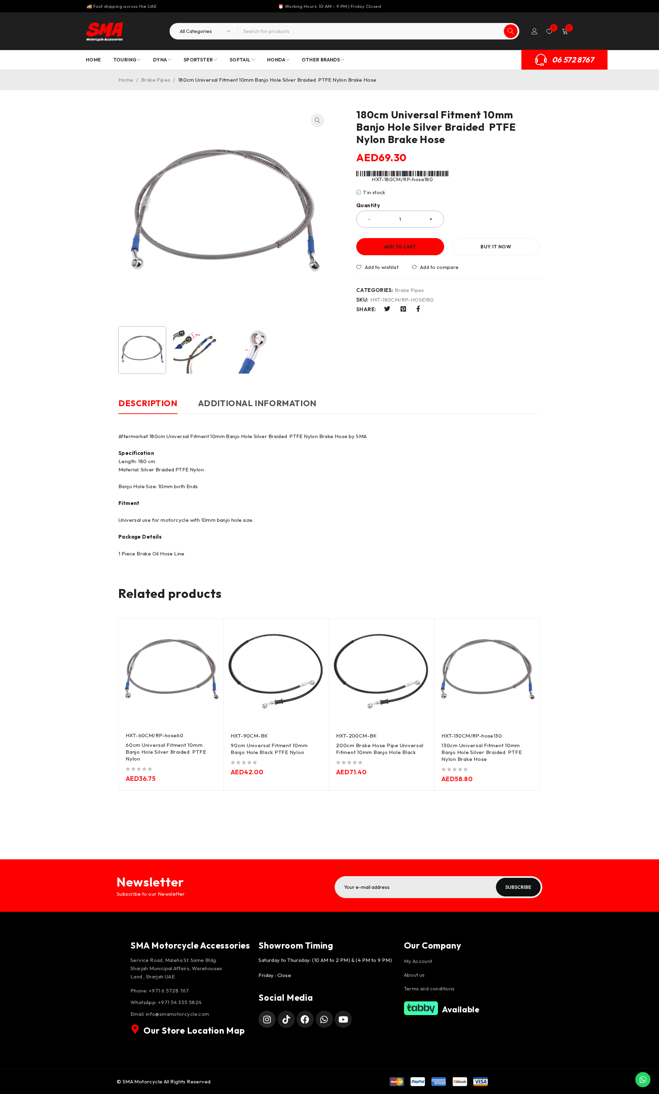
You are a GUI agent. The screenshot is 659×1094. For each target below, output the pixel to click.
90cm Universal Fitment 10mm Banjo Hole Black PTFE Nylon (269, 748)
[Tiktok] (286, 1019)
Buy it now (496, 247)
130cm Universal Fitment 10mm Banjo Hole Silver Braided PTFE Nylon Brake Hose (481, 752)
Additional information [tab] (257, 403)
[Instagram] (267, 1019)
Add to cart (400, 247)
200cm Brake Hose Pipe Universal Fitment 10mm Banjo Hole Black (379, 748)
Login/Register (534, 31)
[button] (317, 120)
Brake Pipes (155, 80)
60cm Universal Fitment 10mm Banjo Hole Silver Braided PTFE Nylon (166, 752)
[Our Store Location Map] (135, 1029)
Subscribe (518, 887)
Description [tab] (147, 403)
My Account (418, 961)
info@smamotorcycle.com (177, 1014)
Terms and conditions (429, 988)
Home (126, 80)
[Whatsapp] (324, 1019)
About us (414, 975)
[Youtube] (343, 1019)
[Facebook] (305, 1019)
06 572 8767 (573, 59)
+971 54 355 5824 (179, 1002)
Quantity (368, 205)
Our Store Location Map (194, 1030)
